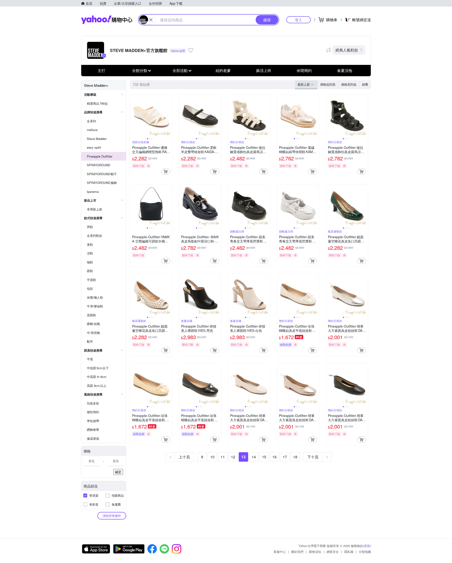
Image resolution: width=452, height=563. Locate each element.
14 (254, 457)
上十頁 (184, 457)
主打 (101, 70)
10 (212, 457)
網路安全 (333, 551)
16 (274, 457)
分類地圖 (365, 551)
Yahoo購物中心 (106, 19)
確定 (118, 472)
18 (295, 457)
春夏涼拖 (344, 70)
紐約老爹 (223, 70)
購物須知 (315, 551)
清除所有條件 (112, 515)
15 (264, 457)
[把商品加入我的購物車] (165, 171)
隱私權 (348, 551)
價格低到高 (327, 84)
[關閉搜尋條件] (151, 20)
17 (285, 457)
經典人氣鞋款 (346, 50)
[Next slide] (169, 116)
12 (233, 457)
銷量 (365, 84)
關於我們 (297, 551)
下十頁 (313, 457)
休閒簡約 (304, 70)
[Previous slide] (133, 116)
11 (223, 457)
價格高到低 (348, 84)
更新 (367, 545)
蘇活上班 (263, 70)
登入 (298, 19)
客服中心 (280, 551)
